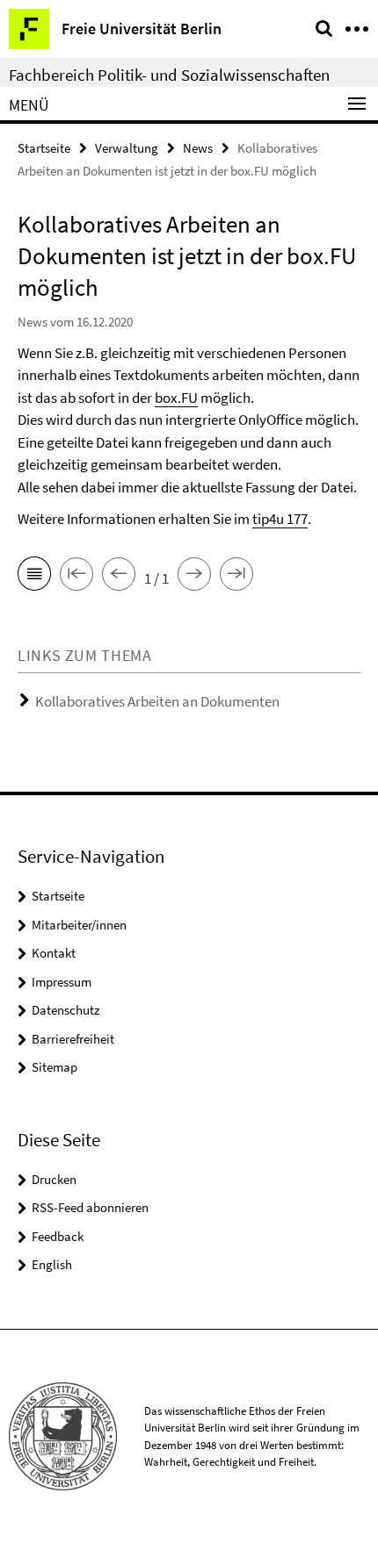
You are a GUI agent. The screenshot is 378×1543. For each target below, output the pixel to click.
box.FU (176, 397)
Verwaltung (126, 148)
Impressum (61, 981)
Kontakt (54, 952)
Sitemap (54, 1067)
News (198, 148)
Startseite (44, 148)
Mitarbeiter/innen (79, 924)
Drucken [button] (54, 1179)
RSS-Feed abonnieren (90, 1207)
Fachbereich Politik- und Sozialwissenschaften (169, 74)
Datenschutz (65, 1009)
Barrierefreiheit (73, 1038)
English (52, 1264)
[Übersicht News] (34, 576)
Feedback (58, 1236)
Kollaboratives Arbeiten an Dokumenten (157, 701)
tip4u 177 (280, 518)
